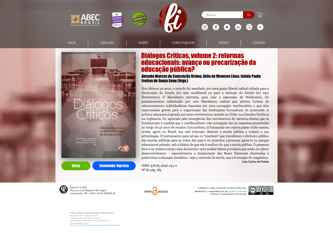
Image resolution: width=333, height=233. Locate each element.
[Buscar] (248, 14)
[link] (260, 15)
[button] (260, 27)
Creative (232, 191)
